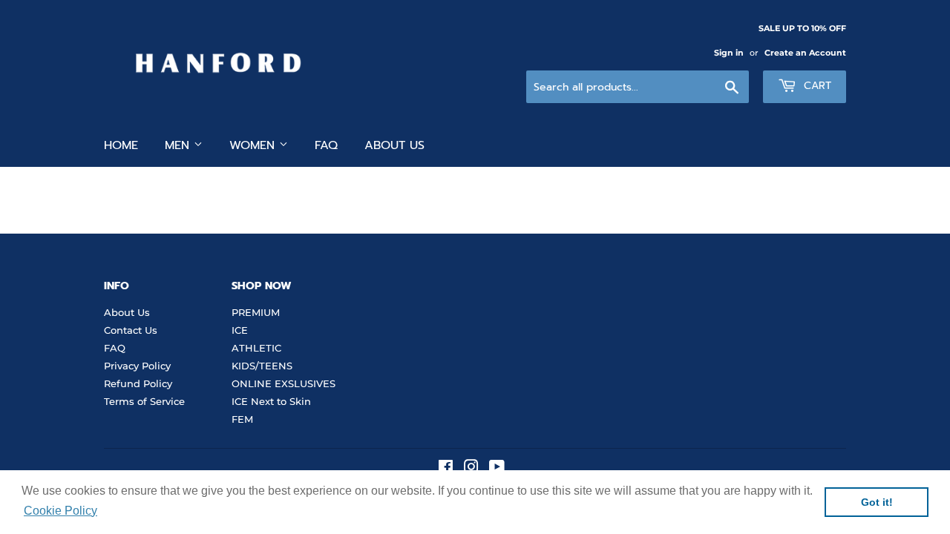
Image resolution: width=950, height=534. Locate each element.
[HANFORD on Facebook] (445, 469)
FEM (242, 419)
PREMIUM (256, 312)
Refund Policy (138, 383)
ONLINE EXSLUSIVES (283, 383)
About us (394, 145)
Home (121, 145)
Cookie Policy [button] (60, 510)
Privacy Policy (137, 366)
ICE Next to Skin (271, 401)
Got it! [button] (877, 502)
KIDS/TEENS (262, 366)
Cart (815, 85)
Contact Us (130, 330)
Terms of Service (144, 401)
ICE (240, 330)
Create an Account (805, 52)
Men (179, 145)
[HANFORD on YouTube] (497, 469)
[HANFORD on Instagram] (471, 469)
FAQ (326, 145)
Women (254, 145)
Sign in (729, 52)
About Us (127, 312)
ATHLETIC (256, 348)
